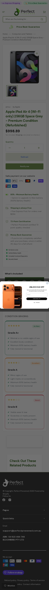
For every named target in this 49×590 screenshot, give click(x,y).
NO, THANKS (37, 302)
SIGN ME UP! (37, 298)
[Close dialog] (47, 283)
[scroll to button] (45, 586)
